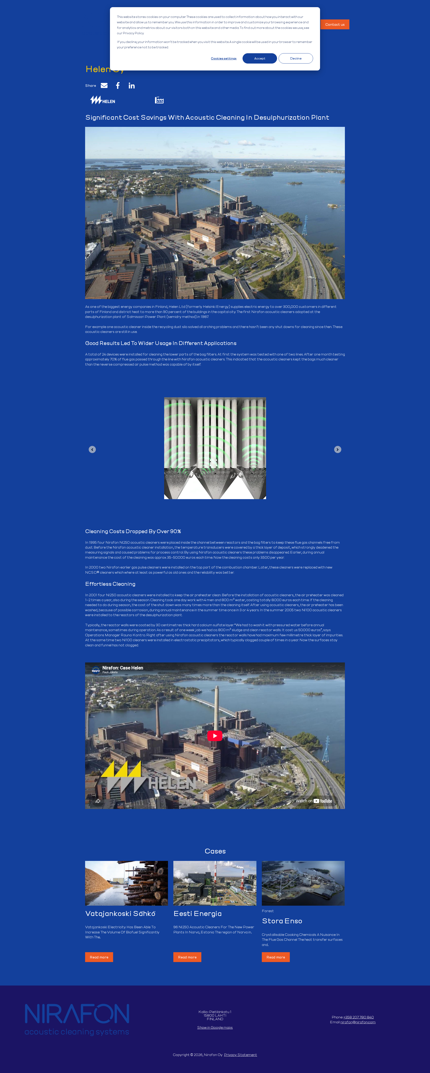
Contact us (335, 24)
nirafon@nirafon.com (358, 1022)
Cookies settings (223, 58)
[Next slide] (337, 449)
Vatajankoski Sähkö (120, 913)
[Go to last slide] (92, 449)
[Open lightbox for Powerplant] (159, 101)
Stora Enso (282, 920)
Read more (99, 957)
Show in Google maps (215, 1027)
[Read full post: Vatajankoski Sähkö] (126, 883)
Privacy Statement (240, 1054)
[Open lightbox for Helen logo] (102, 101)
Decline (296, 58)
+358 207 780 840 (358, 1017)
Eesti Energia (197, 913)
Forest (268, 911)
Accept (259, 58)
